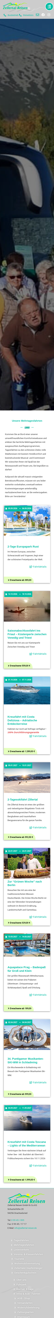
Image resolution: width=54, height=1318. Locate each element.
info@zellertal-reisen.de (25, 1228)
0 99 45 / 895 (17, 1220)
